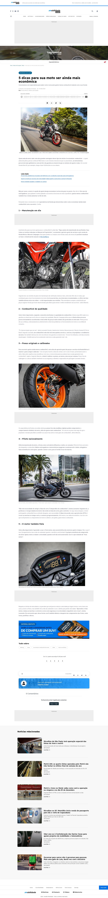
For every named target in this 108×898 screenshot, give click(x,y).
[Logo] (54, 11)
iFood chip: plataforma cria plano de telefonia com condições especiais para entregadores (47, 175)
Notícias (45, 892)
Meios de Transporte (17, 65)
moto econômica (62, 647)
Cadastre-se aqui (43, 684)
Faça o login (54, 703)
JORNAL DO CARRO (62, 16)
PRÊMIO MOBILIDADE (51, 16)
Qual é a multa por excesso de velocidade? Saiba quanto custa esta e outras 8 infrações (46, 178)
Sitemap (76, 887)
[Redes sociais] (10, 11)
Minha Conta (59, 887)
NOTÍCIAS (30, 16)
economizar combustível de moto (41, 647)
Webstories (78, 892)
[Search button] (92, 11)
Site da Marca (44, 237)
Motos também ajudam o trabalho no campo (34, 181)
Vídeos (67, 892)
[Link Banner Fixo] (54, 630)
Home (11, 65)
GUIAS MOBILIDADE (39, 16)
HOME (24, 16)
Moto (23, 65)
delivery (22, 647)
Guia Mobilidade (39, 887)
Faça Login (103, 887)
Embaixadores (49, 887)
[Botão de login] (97, 11)
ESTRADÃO (78, 16)
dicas (28, 647)
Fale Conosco (68, 887)
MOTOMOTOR (71, 16)
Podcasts (56, 892)
